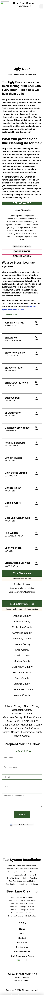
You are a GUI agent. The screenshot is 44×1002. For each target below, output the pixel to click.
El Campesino (13, 412)
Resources (22, 942)
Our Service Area (22, 604)
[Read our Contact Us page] (29, 999)
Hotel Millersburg (15, 442)
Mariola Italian (13, 487)
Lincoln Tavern (13, 457)
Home (22, 929)
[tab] (22, 203)
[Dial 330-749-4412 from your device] (22, 999)
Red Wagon (11, 532)
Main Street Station (16, 472)
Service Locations (22, 952)
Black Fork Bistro (15, 352)
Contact (22, 938)
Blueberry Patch (14, 367)
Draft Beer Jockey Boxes (22, 956)
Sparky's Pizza (13, 547)
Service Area (22, 947)
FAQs (22, 933)
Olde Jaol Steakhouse (17, 517)
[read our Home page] (7, 999)
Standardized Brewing (17, 562)
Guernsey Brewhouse (17, 427)
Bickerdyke (11, 337)
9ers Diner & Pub (14, 322)
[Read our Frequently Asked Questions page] (14, 999)
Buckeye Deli (12, 397)
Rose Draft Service (24, 3)
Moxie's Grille (13, 502)
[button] (41, 6)
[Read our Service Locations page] (36, 999)
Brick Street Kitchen (16, 382)
